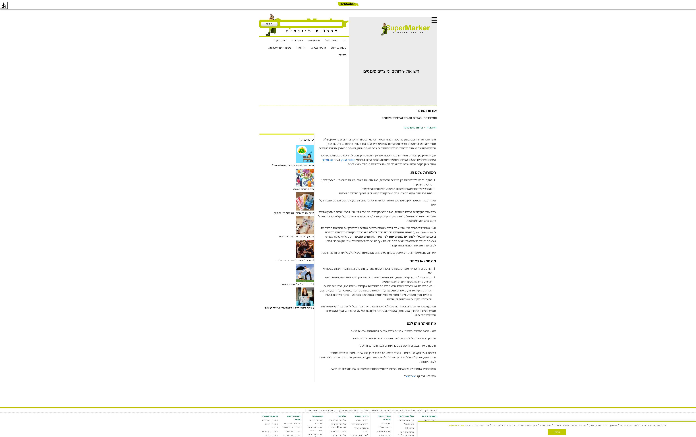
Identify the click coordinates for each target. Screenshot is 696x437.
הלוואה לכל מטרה (337, 420)
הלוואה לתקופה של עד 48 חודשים (337, 425)
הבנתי (557, 432)
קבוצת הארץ (348, 160)
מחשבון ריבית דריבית (271, 425)
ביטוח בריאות (430, 420)
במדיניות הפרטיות (457, 425)
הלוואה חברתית (338, 435)
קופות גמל (409, 424)
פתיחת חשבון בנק (292, 423)
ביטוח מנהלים (384, 427)
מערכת (433, 410)
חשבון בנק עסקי (293, 431)
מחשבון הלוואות (338, 431)
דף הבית (431, 127)
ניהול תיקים (280, 40)
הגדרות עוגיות (391, 410)
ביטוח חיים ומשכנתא (279, 47)
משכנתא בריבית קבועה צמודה (315, 429)
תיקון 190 (409, 428)
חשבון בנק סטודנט (292, 435)
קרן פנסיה (386, 423)
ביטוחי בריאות (339, 47)
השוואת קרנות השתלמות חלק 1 (406, 433)
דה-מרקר (327, 160)
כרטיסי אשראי (318, 47)
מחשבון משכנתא (270, 420)
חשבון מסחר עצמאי (291, 427)
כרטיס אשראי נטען (359, 424)
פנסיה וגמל (331, 40)
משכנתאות (314, 40)
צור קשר (410, 376)
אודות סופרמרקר (413, 127)
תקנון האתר (422, 410)
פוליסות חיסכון (383, 431)
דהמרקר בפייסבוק (328, 410)
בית (345, 40)
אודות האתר (376, 410)
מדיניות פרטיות (407, 410)
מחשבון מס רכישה (269, 431)
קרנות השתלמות (406, 420)
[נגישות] (4, 5)
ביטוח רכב (297, 40)
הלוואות (301, 47)
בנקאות (343, 55)
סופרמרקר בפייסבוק (348, 410)
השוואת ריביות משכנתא (316, 421)
